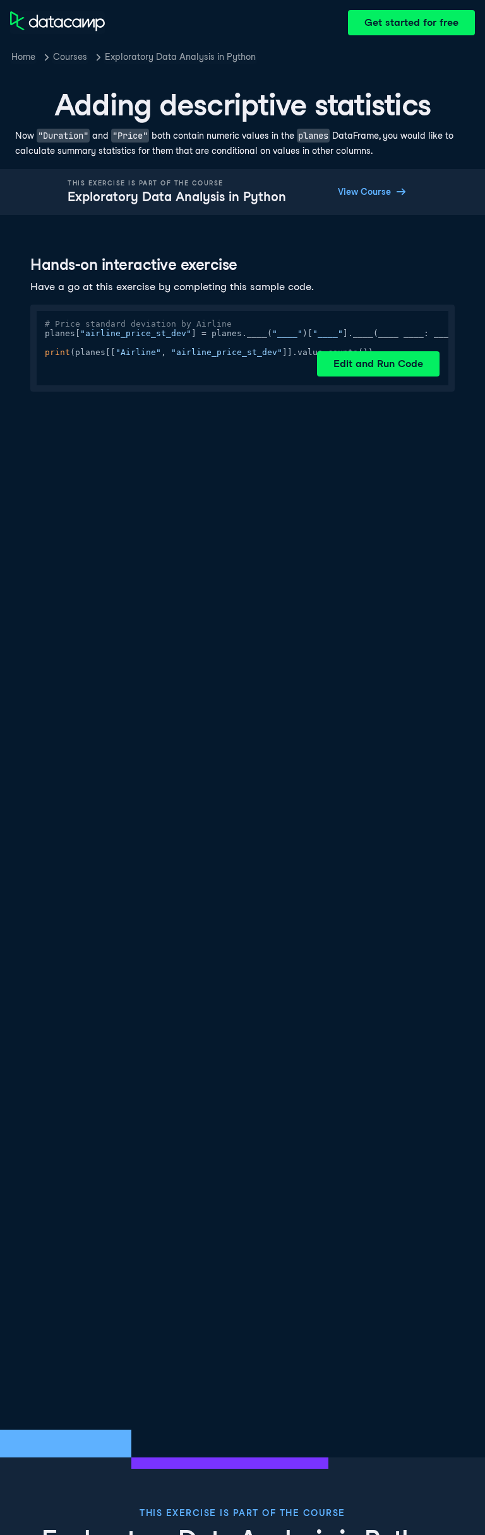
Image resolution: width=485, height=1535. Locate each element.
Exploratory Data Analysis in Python (180, 57)
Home (23, 57)
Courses (70, 57)
